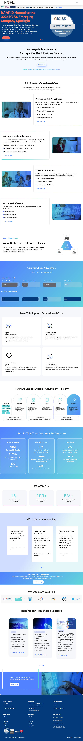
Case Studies (7, 728)
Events (5, 723)
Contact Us (31, 725)
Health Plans (7, 703)
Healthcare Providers (9, 706)
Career (30, 723)
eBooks (5, 719)
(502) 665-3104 (59, 717)
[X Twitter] (64, 727)
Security (31, 721)
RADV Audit (32, 708)
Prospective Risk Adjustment (36, 706)
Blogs (5, 716)
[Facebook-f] (57, 727)
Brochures (6, 721)
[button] (76, 2)
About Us (31, 716)
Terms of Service (77, 737)
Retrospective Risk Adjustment (36, 703)
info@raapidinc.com (57, 720)
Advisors (31, 719)
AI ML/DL (56, 703)
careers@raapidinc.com (58, 723)
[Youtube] (61, 727)
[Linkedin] (54, 727)
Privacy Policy (70, 737)
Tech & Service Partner (9, 708)
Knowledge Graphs (58, 708)
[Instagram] (59, 727)
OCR (55, 706)
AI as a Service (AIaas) (34, 710)
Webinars (6, 725)
